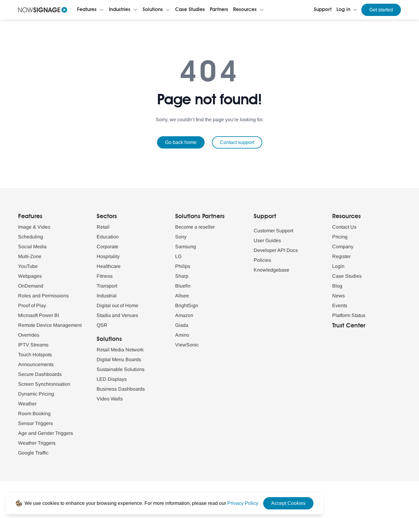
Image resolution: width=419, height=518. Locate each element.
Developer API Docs (276, 250)
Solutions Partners (200, 217)
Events (339, 305)
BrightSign (186, 305)
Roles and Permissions (43, 295)
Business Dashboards (121, 389)
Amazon (184, 315)
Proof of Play (32, 305)
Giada (181, 325)
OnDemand (30, 285)
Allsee (182, 295)
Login (338, 266)
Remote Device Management (50, 325)
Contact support (237, 142)
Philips (182, 266)
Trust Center (348, 326)
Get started (381, 9)
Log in (343, 9)
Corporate (107, 246)
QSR (102, 325)
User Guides (267, 240)
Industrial (107, 295)
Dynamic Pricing (36, 393)
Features (87, 9)
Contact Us (344, 227)
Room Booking (34, 413)
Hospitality (108, 256)
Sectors (107, 217)
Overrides (28, 335)
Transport (107, 285)
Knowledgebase (271, 270)
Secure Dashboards (40, 374)
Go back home (181, 142)
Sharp (181, 276)
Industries (119, 9)
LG (178, 256)
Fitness (105, 276)
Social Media (32, 246)
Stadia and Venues (117, 315)
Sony (180, 236)
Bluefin (182, 285)
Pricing (340, 236)
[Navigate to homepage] (42, 10)
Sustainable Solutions (120, 369)
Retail (103, 227)
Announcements (36, 364)
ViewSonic (187, 344)
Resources (245, 9)
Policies (262, 260)
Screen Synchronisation (44, 384)
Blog (337, 285)
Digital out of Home (117, 305)
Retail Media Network (120, 349)
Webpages (30, 276)
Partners (219, 9)
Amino (182, 335)
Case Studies (190, 9)
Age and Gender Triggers (45, 433)
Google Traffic (33, 452)
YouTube (28, 266)
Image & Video (34, 227)
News (338, 295)
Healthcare (109, 266)
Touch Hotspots (35, 354)
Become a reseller (195, 227)
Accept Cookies (288, 503)
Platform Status (348, 315)
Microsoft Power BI (38, 315)
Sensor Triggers (35, 423)
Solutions (153, 9)
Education (108, 236)
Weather (27, 403)
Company (342, 246)
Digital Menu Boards (119, 359)
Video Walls (110, 398)
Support (323, 9)
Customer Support (273, 230)
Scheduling (30, 236)
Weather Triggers (37, 443)
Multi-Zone (29, 256)
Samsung (185, 246)
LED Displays (112, 379)
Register (341, 256)
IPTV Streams (33, 344)
